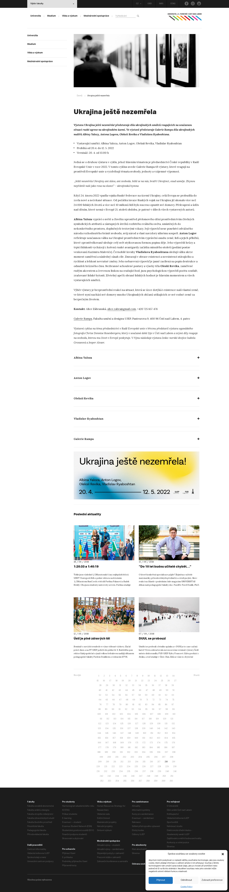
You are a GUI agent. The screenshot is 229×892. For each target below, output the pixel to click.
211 (114, 761)
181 (129, 747)
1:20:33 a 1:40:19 (86, 566)
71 (147, 699)
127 (136, 723)
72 (153, 699)
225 (136, 766)
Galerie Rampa (83, 318)
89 (106, 709)
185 (158, 747)
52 (100, 695)
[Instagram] (193, 3)
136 (121, 728)
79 (120, 704)
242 (101, 776)
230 (175, 766)
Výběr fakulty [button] (36, 4)
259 (155, 780)
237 (144, 771)
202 (124, 757)
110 (174, 714)
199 (101, 757)
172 (144, 742)
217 (158, 761)
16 (104, 680)
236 (136, 771)
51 (173, 690)
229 (167, 766)
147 (122, 733)
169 (122, 742)
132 (173, 723)
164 (166, 738)
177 (99, 747)
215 (144, 761)
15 (98, 680)
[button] (222, 854)
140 (151, 728)
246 (133, 776)
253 (109, 780)
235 (128, 771)
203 (132, 757)
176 (173, 742)
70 (140, 699)
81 (133, 704)
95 (146, 709)
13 (167, 675)
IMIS (161, 4)
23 (149, 680)
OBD (150, 4)
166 (99, 742)
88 (99, 709)
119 (157, 718)
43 (120, 690)
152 (158, 733)
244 (117, 776)
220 (98, 766)
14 (173, 675)
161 (143, 738)
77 (107, 704)
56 (126, 695)
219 (173, 761)
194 (143, 752)
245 (125, 776)
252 (101, 780)
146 (114, 733)
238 (151, 771)
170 (129, 742)
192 (128, 752)
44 (126, 690)
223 (120, 766)
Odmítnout (186, 880)
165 (173, 738)
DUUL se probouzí (152, 638)
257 (140, 780)
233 (113, 771)
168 (114, 742)
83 (146, 704)
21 (136, 680)
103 (121, 714)
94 (139, 709)
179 (114, 747)
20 (129, 680)
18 (116, 680)
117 (143, 718)
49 (160, 690)
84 (153, 704)
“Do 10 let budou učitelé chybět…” (165, 566)
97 (160, 709)
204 (140, 757)
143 (173, 728)
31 (120, 685)
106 (144, 714)
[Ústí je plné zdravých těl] (104, 614)
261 (171, 780)
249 (156, 776)
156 (106, 738)
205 (148, 757)
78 (113, 704)
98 (166, 709)
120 (164, 718)
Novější (77, 675)
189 (106, 752)
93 (133, 709)
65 (107, 699)
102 (113, 714)
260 (163, 780)
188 (99, 752)
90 (113, 709)
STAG (172, 4)
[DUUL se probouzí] (169, 614)
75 (173, 699)
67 (120, 699)
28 (100, 685)
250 (164, 776)
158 (121, 738)
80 (127, 704)
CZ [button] (137, 4)
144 (99, 733)
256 (132, 780)
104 (129, 714)
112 (108, 718)
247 (140, 776)
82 (140, 704)
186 (165, 747)
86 (166, 704)
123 (107, 723)
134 (106, 728)
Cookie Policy (186, 886)
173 (151, 742)
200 (109, 757)
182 (136, 747)
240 (167, 771)
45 (133, 690)
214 (136, 761)
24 (155, 680)
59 (146, 695)
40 (100, 690)
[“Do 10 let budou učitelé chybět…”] (169, 542)
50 (167, 690)
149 (137, 733)
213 (129, 761)
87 (173, 704)
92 (126, 709)
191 (121, 752)
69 (134, 699)
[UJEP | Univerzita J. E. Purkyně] (184, 18)
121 (172, 718)
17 (110, 680)
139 (143, 728)
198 (173, 752)
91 (120, 709)
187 (173, 747)
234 (121, 771)
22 (142, 680)
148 (129, 733)
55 (120, 695)
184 (151, 747)
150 (144, 733)
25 (162, 680)
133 (99, 728)
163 (158, 738)
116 (136, 718)
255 (124, 780)
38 (166, 685)
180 (122, 747)
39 (173, 685)
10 (149, 675)
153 (166, 733)
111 (101, 718)
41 (106, 690)
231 (98, 771)
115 (129, 718)
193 (136, 752)
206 (156, 757)
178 (107, 747)
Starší (196, 675)
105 (136, 714)
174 (158, 742)
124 (114, 723)
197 (166, 752)
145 (106, 733)
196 (158, 752)
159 (128, 738)
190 (114, 752)
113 (115, 718)
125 (121, 723)
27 (175, 680)
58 (139, 695)
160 (136, 738)
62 (166, 695)
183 (143, 747)
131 (166, 723)
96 (153, 709)
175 (166, 742)
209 (100, 761)
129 (151, 723)
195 (151, 752)
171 (137, 742)
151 (151, 733)
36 (153, 685)
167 (107, 742)
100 (99, 714)
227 (151, 766)
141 (158, 728)
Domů (79, 95)
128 (144, 723)
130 (158, 723)
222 (113, 766)
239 (159, 771)
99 (173, 709)
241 (175, 771)
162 (151, 738)
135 (114, 728)
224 (128, 766)
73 (160, 699)
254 (117, 780)
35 (146, 685)
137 (129, 728)
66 (113, 699)
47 (147, 690)
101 (106, 714)
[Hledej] (138, 15)
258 (148, 780)
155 (99, 738)
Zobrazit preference (212, 880)
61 (160, 695)
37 (159, 685)
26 (168, 680)
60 (153, 695)
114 (122, 718)
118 (150, 718)
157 (114, 738)
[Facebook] (186, 3)
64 (100, 699)
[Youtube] (199, 3)
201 (116, 757)
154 (173, 733)
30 (113, 685)
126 (129, 723)
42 (113, 690)
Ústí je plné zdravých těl (92, 638)
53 (106, 695)
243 (109, 776)
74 (166, 699)
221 (105, 766)
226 (144, 766)
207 (163, 757)
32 (126, 685)
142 (166, 728)
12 (161, 675)
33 (133, 685)
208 (171, 757)
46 (140, 690)
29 (107, 685)
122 (99, 723)
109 (166, 714)
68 (127, 699)
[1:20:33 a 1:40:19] (104, 542)
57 (133, 695)
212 (121, 761)
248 (148, 776)
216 (151, 761)
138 (136, 728)
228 (159, 766)
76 (100, 704)
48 (153, 690)
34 (139, 685)
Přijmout (160, 880)
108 (159, 714)
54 (113, 695)
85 (159, 704)
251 (171, 776)
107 (151, 714)
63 (173, 695)
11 (155, 675)
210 (107, 761)
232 (105, 771)
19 (123, 680)
